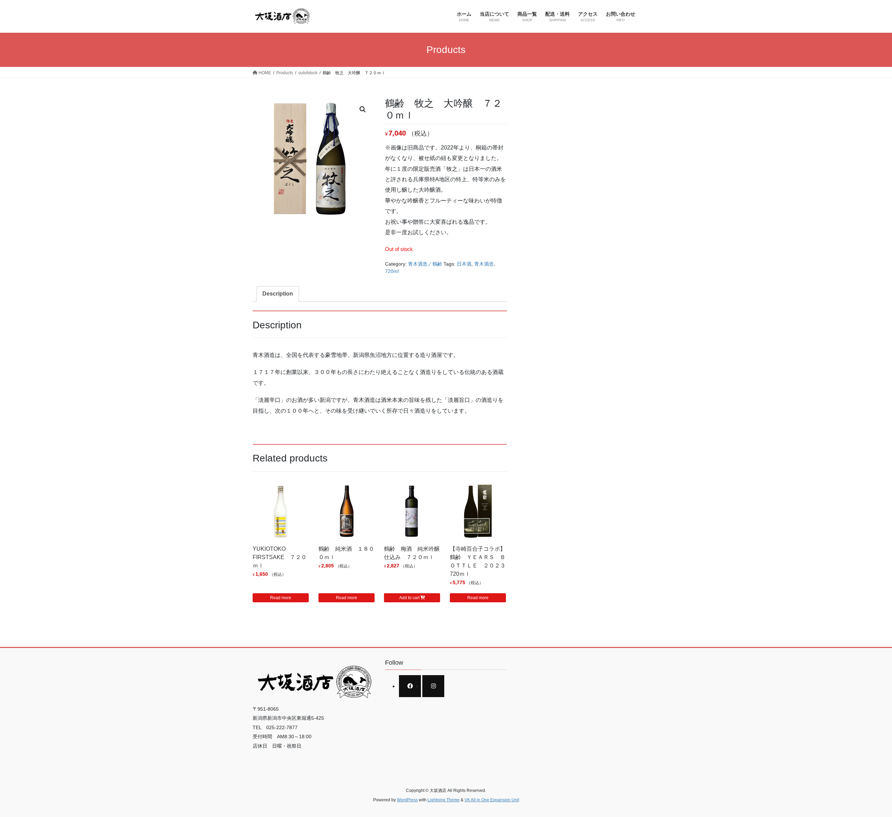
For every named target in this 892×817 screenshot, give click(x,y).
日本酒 (464, 264)
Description (277, 294)
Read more (280, 597)
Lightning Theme (444, 799)
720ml (392, 271)
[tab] (277, 293)
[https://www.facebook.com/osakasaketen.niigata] (410, 686)
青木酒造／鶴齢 (425, 264)
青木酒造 (484, 264)
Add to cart (409, 597)
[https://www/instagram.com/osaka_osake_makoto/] (433, 686)
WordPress (407, 799)
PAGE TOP (866, 786)
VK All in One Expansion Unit (491, 799)
